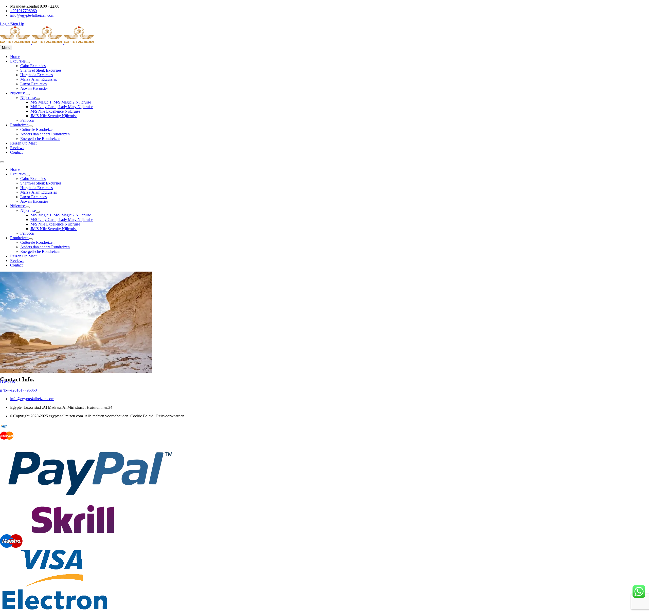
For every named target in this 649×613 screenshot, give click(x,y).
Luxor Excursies (33, 84)
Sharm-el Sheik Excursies (40, 70)
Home (15, 56)
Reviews (17, 148)
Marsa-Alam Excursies (38, 79)
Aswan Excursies (34, 88)
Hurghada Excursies (36, 75)
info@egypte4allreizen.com (32, 399)
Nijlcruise (18, 93)
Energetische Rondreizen (40, 138)
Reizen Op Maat (23, 143)
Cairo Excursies (33, 66)
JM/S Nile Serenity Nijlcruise (53, 116)
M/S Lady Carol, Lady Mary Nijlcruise (61, 107)
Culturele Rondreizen (37, 129)
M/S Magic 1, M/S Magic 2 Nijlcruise (60, 102)
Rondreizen (19, 125)
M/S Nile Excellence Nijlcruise (55, 111)
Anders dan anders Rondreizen (45, 134)
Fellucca (27, 120)
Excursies (18, 61)
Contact (16, 152)
